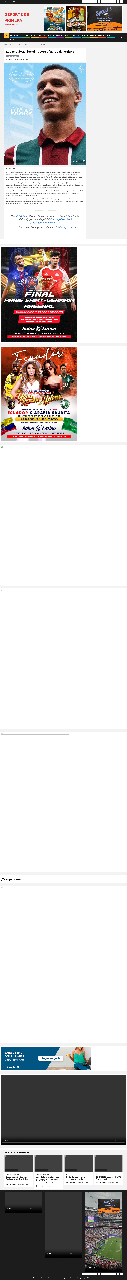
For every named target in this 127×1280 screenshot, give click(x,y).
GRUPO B (34, 35)
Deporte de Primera (23, 59)
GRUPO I (93, 35)
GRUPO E (59, 35)
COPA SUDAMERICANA (13, 1174)
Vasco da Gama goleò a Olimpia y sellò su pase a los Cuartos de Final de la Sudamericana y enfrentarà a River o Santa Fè (48, 1180)
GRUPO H (85, 35)
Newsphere (80, 1278)
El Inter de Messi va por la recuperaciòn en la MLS (75, 1178)
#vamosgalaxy (57, 219)
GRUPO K (110, 35)
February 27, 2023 (66, 227)
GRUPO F (68, 35)
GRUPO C (42, 35)
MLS (67, 1174)
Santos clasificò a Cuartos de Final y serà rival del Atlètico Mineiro (17, 1179)
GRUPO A (25, 35)
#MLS (69, 219)
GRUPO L (101, 35)
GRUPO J (12, 40)
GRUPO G (76, 35)
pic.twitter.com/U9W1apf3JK (45, 222)
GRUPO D (51, 35)
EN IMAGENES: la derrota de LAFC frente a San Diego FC (108, 1178)
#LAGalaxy (21, 216)
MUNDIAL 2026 (14, 35)
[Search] (121, 37)
